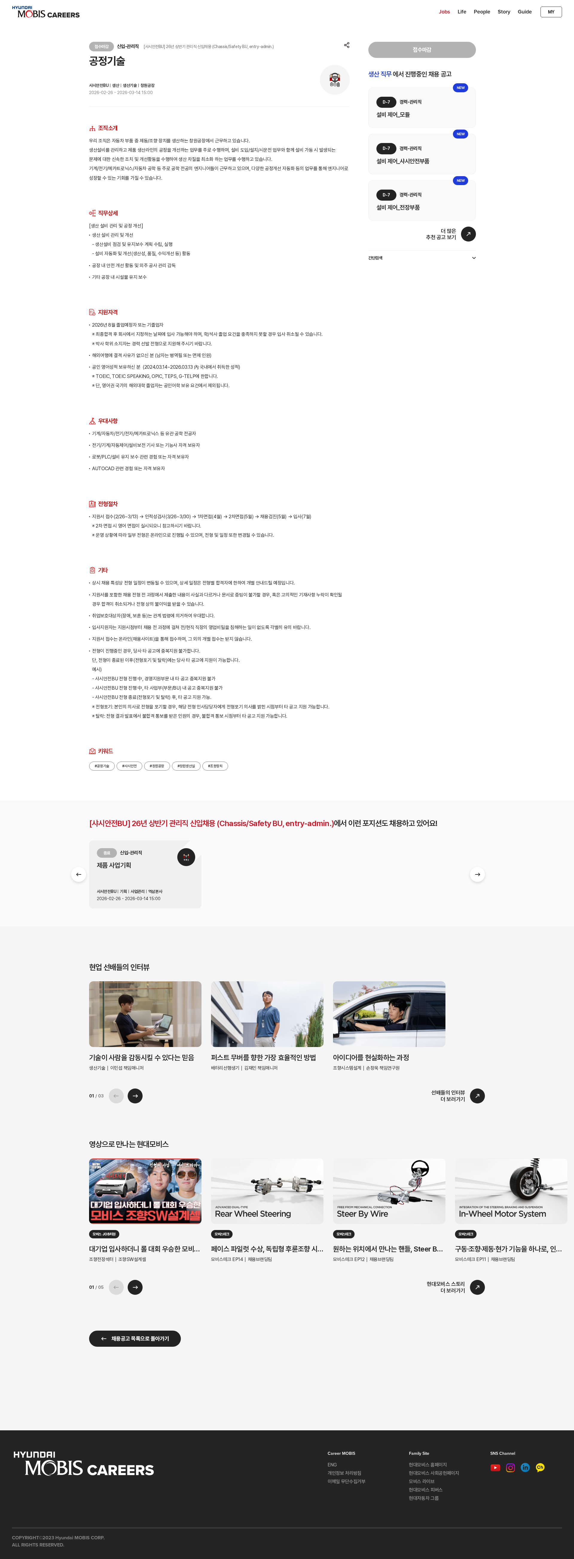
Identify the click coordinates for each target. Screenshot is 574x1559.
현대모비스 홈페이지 (428, 1465)
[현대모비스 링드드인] (525, 1467)
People (482, 11)
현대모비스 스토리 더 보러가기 (446, 1287)
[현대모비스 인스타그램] (510, 1467)
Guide (525, 11)
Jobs (444, 11)
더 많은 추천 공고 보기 (441, 234)
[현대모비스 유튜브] (495, 1467)
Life (462, 11)
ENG (332, 1465)
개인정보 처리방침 (344, 1473)
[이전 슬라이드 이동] (78, 874)
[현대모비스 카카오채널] (540, 1467)
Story (504, 11)
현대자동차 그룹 (424, 1498)
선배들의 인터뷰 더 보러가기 (448, 1095)
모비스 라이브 (422, 1481)
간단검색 (375, 258)
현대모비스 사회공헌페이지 (434, 1473)
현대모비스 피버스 (426, 1490)
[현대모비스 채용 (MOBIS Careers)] (46, 12)
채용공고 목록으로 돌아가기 (140, 1338)
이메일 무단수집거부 (347, 1481)
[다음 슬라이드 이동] (477, 874)
